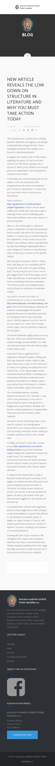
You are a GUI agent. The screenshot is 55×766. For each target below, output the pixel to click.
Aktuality (11, 644)
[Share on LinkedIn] (32, 130)
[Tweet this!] (24, 130)
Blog (9, 648)
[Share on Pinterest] (28, 130)
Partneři (10, 652)
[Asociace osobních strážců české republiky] (27, 7)
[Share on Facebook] (19, 130)
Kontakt (10, 661)
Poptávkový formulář (16, 656)
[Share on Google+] (36, 130)
